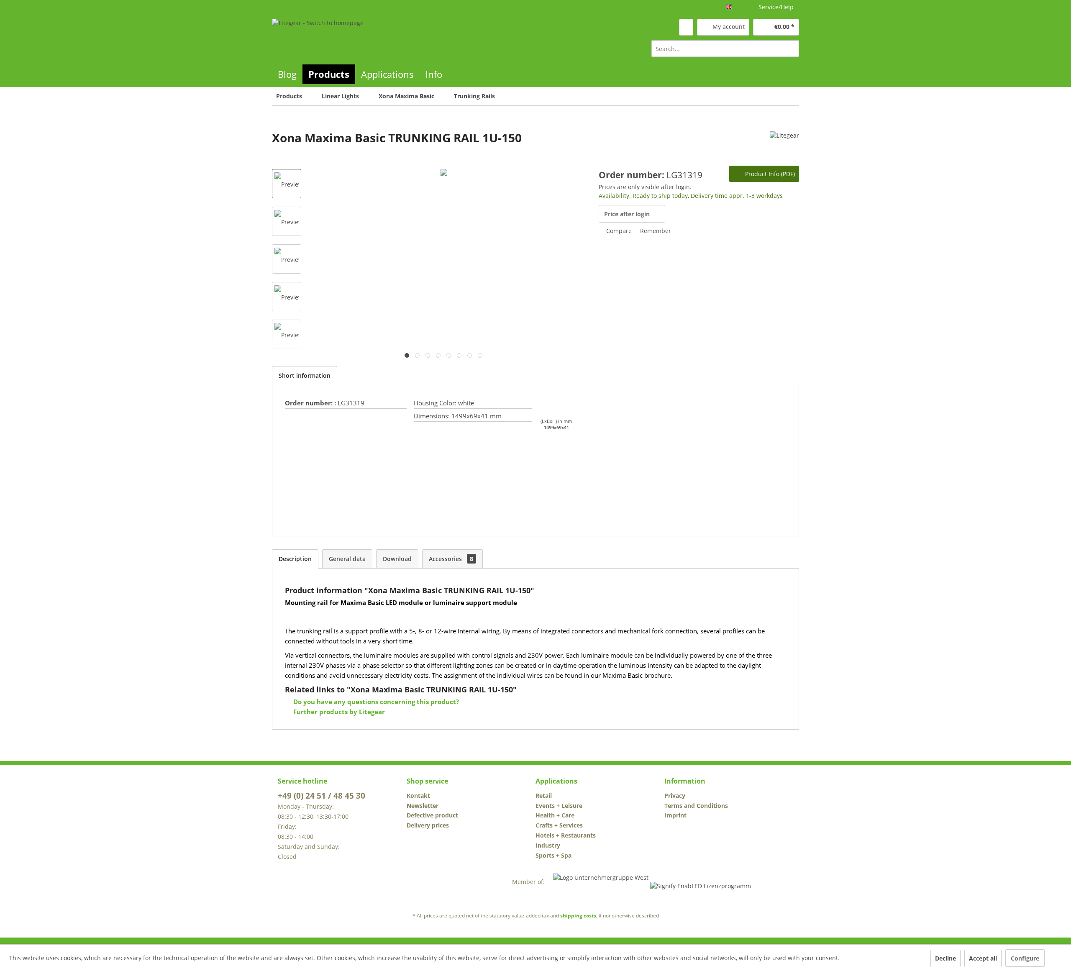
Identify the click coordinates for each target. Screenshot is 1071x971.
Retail (544, 795)
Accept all (983, 958)
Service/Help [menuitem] (776, 7)
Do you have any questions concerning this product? (375, 701)
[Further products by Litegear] (784, 146)
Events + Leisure (559, 806)
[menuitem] (725, 48)
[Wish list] (686, 27)
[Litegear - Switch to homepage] (318, 37)
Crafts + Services (559, 825)
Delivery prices (428, 825)
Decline (945, 958)
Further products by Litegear (338, 711)
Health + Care (555, 815)
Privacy (674, 795)
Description (295, 559)
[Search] (791, 48)
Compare (618, 231)
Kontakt (418, 795)
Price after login (627, 214)
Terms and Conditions (696, 806)
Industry (548, 845)
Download (397, 559)
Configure (1025, 958)
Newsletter (422, 806)
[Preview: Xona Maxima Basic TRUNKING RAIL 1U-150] (286, 183)
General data (347, 559)
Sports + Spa (553, 855)
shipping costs (578, 915)
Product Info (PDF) (769, 174)
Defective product (432, 815)
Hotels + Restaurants (566, 835)
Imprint (675, 815)
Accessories (451, 559)
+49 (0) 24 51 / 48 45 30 (321, 795)
